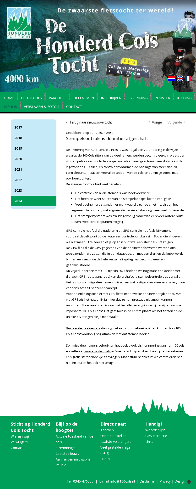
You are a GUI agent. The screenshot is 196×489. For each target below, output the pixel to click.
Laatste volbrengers (115, 441)
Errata (105, 458)
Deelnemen (83, 98)
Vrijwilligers (19, 442)
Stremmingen (66, 447)
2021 (18, 169)
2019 (18, 148)
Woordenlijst (155, 430)
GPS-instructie (156, 435)
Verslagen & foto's (41, 107)
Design (179, 481)
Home (9, 98)
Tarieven (107, 430)
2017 (18, 127)
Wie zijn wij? (20, 436)
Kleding (184, 98)
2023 (18, 190)
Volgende (175, 122)
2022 (18, 180)
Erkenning (138, 98)
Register (162, 98)
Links (149, 441)
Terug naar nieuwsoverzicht (90, 122)
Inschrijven (111, 98)
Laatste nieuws (67, 453)
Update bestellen (113, 435)
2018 (18, 137)
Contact (74, 107)
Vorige (156, 122)
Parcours (57, 98)
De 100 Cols (31, 98)
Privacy (165, 481)
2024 (18, 201)
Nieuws (10, 107)
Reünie (61, 465)
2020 (18, 159)
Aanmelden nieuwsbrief (74, 459)
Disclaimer (148, 481)
